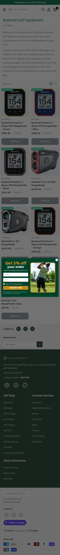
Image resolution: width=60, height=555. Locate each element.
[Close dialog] (56, 260)
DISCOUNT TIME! (15, 288)
